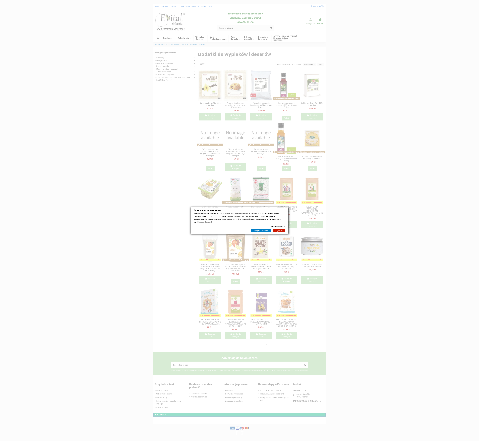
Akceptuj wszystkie (260, 231)
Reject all (279, 231)
